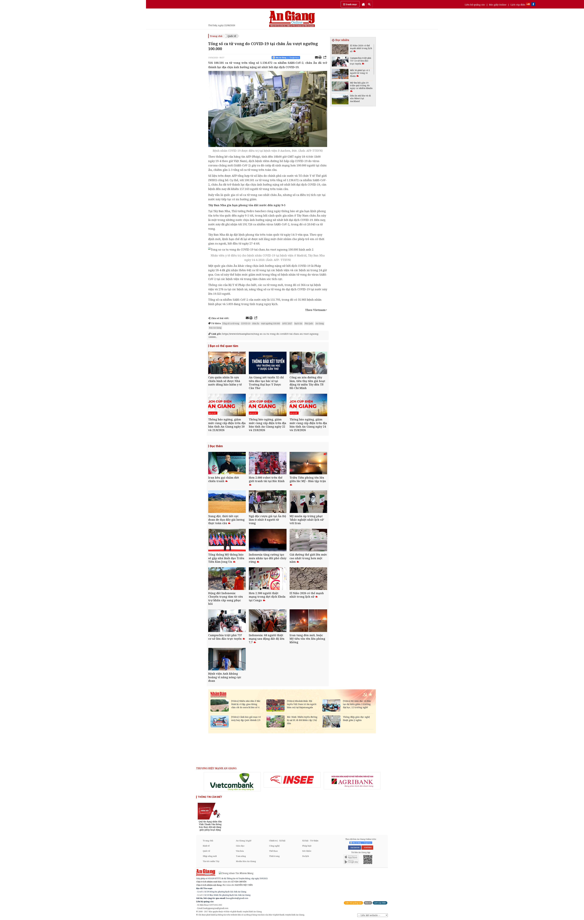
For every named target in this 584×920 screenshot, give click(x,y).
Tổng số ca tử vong (230, 323)
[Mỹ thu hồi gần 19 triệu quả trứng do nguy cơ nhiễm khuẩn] (340, 86)
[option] (232, 781)
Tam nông (241, 856)
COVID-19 (245, 323)
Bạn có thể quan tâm (224, 346)
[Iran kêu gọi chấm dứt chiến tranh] (227, 463)
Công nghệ (274, 845)
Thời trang (274, 856)
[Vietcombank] (232, 781)
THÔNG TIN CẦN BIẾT (210, 796)
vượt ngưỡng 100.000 (270, 323)
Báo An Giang (215, 327)
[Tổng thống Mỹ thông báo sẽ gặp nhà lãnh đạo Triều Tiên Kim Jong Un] (227, 540)
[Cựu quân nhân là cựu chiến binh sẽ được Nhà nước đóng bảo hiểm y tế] (227, 363)
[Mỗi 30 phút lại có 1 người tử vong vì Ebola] (340, 74)
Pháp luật (306, 845)
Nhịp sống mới (210, 856)
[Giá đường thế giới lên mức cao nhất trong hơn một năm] (308, 540)
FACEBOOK (355, 848)
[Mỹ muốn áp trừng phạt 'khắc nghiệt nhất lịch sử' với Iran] (308, 502)
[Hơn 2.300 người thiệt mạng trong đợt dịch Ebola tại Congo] (267, 579)
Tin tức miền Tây (211, 861)
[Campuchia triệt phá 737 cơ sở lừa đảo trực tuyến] (227, 621)
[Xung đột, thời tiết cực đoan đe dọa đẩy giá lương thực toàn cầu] (227, 502)
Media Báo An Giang (246, 861)
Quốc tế (232, 36)
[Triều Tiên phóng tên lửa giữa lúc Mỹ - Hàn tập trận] (308, 463)
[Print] (320, 57)
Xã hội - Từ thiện (310, 840)
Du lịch (305, 856)
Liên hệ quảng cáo (475, 4)
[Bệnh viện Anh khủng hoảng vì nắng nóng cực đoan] (227, 659)
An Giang (320, 323)
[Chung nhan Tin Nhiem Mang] (234, 872)
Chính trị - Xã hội (277, 840)
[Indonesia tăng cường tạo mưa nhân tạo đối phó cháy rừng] (267, 540)
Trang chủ (216, 36)
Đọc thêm (216, 446)
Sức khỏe (306, 851)
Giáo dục (240, 845)
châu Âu (255, 323)
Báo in (368, 902)
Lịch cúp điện (518, 4)
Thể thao (273, 851)
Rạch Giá (298, 323)
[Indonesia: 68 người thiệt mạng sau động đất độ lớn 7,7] (267, 621)
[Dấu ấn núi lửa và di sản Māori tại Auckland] (340, 99)
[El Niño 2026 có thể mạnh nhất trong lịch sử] (308, 579)
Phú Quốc (309, 323)
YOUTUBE (367, 848)
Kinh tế (206, 845)
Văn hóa (240, 851)
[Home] (363, 4)
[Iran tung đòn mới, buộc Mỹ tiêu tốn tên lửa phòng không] (308, 621)
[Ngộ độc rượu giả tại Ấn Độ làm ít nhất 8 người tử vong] (267, 502)
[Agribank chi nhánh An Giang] (352, 780)
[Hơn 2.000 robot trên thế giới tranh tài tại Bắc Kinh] (267, 463)
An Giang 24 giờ (243, 840)
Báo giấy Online (497, 4)
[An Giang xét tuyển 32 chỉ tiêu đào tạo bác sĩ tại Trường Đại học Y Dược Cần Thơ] (267, 363)
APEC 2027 (287, 323)
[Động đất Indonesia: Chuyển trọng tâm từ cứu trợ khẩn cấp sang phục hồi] (227, 579)
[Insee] (292, 780)
